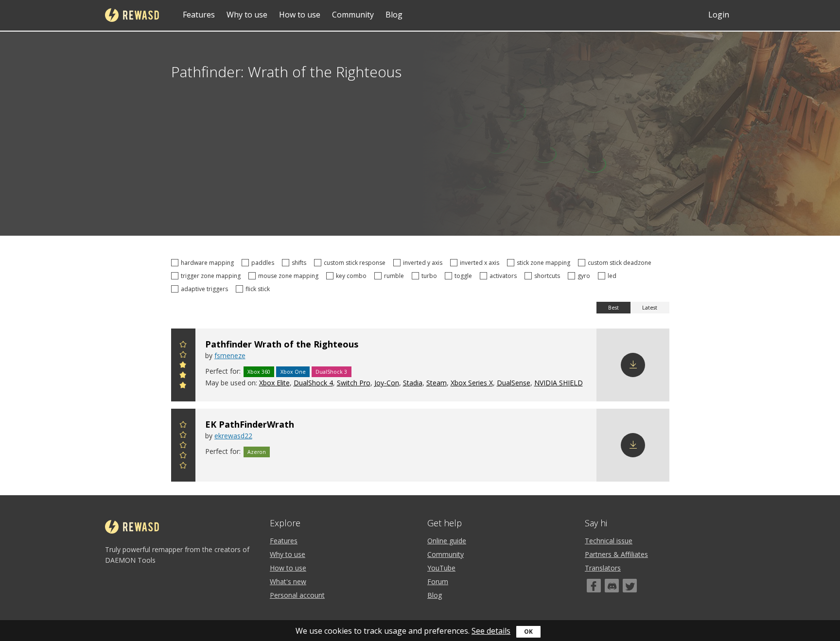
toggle (465, 276)
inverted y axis (424, 263)
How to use (299, 14)
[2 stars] (183, 376)
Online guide (446, 540)
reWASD (132, 15)
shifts (300, 263)
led (613, 276)
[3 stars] (183, 366)
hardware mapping (209, 263)
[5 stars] (183, 346)
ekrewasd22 (233, 435)
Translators (603, 567)
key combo (352, 276)
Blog (393, 14)
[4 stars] (183, 356)
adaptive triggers (206, 289)
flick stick (259, 289)
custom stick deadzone (621, 263)
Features (199, 14)
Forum (437, 581)
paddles (264, 263)
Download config (633, 365)
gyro (585, 276)
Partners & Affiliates (616, 554)
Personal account (297, 595)
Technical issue (608, 540)
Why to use (247, 14)
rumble (395, 276)
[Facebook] (594, 585)
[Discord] (612, 585)
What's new (288, 581)
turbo (430, 276)
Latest (649, 307)
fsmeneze (229, 355)
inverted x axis (481, 263)
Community (353, 14)
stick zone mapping (545, 263)
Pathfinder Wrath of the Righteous (281, 344)
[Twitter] (630, 585)
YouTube (441, 567)
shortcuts (548, 276)
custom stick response (356, 263)
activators (505, 276)
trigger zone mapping (212, 276)
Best (613, 307)
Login (718, 14)
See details (491, 630)
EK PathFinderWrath (249, 424)
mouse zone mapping (289, 276)
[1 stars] (183, 386)
